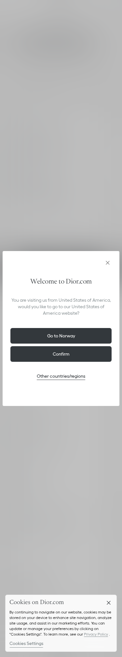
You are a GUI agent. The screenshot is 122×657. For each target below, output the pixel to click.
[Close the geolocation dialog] (108, 263)
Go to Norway (61, 335)
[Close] (109, 603)
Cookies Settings (26, 643)
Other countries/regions (61, 376)
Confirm (61, 354)
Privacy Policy (96, 634)
